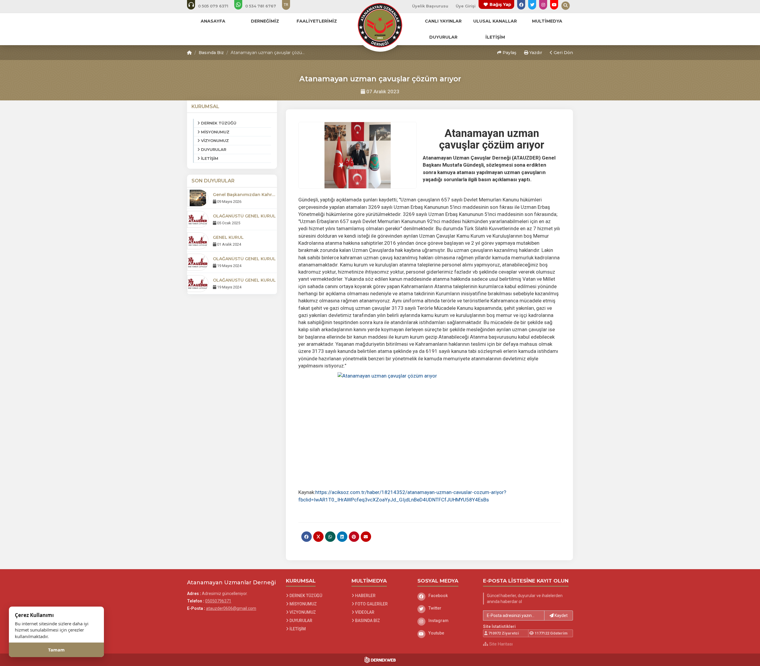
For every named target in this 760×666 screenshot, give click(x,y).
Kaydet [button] (561, 615)
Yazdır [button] (535, 52)
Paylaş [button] (508, 52)
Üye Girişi (466, 6)
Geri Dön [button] (562, 52)
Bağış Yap (500, 4)
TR (286, 4)
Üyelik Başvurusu (430, 6)
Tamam (56, 650)
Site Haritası (500, 644)
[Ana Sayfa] (380, 25)
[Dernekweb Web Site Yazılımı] (380, 659)
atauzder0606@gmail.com (231, 608)
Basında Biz (211, 52)
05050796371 (218, 601)
